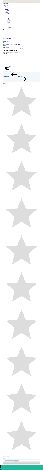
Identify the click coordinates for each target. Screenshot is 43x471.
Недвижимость (6, 9)
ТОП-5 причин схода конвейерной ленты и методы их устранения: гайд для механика (12, 46)
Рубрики (4, 460)
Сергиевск (9, 23)
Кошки (8, 18)
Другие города (9, 27)
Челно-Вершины (9, 25)
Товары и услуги (7, 11)
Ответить (1, 469)
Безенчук (9, 13)
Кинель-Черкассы (9, 16)
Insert (6, 470)
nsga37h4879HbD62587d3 (12, 66)
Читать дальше (21, 48)
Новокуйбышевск (9, 20)
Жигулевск (9, 15)
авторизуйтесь (4, 455)
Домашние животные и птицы (8, 7)
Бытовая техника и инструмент (8, 6)
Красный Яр (9, 19)
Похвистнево (9, 22)
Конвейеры (8, 10)
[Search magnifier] (3, 29)
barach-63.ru (16, 461)
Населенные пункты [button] (6, 12)
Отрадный (9, 21)
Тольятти (9, 24)
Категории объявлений (6, 5)
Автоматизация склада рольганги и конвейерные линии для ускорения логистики (11, 43)
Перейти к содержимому (5, 3)
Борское (8, 14)
